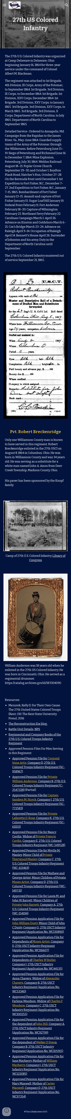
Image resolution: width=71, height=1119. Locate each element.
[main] (35, 24)
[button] (4, 5)
